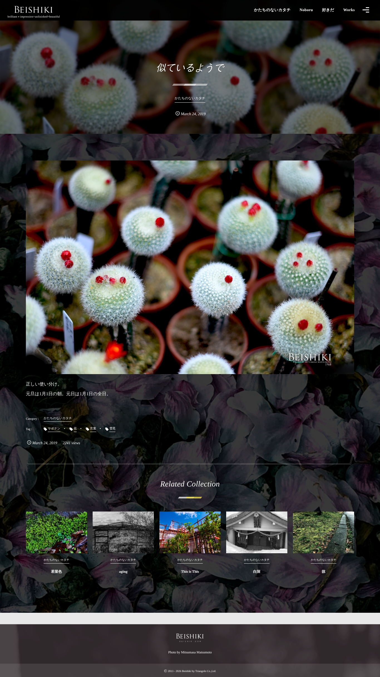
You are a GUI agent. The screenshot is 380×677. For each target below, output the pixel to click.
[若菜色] (56, 532)
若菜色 (56, 571)
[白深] (256, 532)
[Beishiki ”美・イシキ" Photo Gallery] (33, 9)
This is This (190, 571)
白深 (256, 571)
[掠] (323, 532)
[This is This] (190, 532)
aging (123, 571)
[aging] (123, 532)
